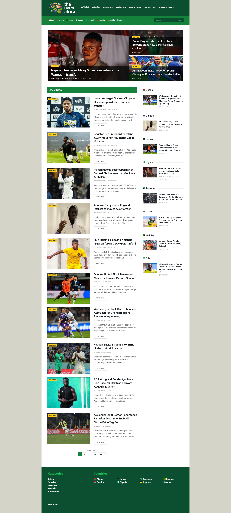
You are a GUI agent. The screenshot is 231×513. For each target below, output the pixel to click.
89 (95, 454)
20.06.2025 (164, 249)
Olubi (98, 282)
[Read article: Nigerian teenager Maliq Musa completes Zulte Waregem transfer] (150, 172)
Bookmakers (165, 7)
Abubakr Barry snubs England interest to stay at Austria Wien (170, 124)
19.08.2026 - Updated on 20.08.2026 (79, 78)
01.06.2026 (113, 145)
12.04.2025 (164, 275)
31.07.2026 (137, 78)
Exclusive (121, 7)
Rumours (108, 7)
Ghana (51, 20)
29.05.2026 (113, 181)
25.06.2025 (107, 426)
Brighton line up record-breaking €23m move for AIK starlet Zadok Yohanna (114, 137)
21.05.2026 (112, 247)
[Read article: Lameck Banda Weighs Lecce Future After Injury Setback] (150, 245)
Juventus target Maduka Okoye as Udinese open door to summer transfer (115, 102)
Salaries (96, 7)
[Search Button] (180, 20)
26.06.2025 (107, 390)
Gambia (61, 20)
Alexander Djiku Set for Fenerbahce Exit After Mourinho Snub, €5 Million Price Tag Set (115, 418)
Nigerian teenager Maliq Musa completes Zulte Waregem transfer (170, 171)
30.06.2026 (113, 109)
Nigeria (80, 20)
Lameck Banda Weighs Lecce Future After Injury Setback (170, 243)
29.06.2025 (107, 282)
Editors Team (58, 78)
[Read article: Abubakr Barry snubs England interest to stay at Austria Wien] (68, 218)
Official (85, 7)
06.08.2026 (137, 53)
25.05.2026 (113, 213)
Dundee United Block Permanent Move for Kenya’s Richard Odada (169, 147)
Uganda (102, 20)
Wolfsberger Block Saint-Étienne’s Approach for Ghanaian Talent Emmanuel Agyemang (114, 312)
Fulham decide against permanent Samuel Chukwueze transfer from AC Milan (114, 173)
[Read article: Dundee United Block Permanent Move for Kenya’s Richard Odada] (68, 288)
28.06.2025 (107, 320)
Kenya (70, 20)
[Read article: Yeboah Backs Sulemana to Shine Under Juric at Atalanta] (68, 358)
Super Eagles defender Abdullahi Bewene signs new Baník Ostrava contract (152, 45)
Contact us (150, 7)
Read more (101, 125)
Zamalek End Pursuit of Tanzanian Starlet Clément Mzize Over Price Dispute (171, 197)
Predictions (134, 7)
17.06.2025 (163, 202)
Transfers (52, 485)
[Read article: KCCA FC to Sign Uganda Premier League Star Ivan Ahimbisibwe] (150, 221)
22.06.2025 (164, 226)
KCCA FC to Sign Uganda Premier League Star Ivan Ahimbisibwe (170, 220)
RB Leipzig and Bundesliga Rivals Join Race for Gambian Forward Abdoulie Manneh (113, 383)
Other (121, 20)
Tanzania (91, 20)
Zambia (112, 20)
